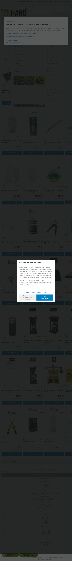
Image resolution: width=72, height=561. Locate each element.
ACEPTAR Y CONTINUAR (45, 297)
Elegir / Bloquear (42, 292)
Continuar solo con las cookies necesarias (27, 297)
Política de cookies (30, 292)
